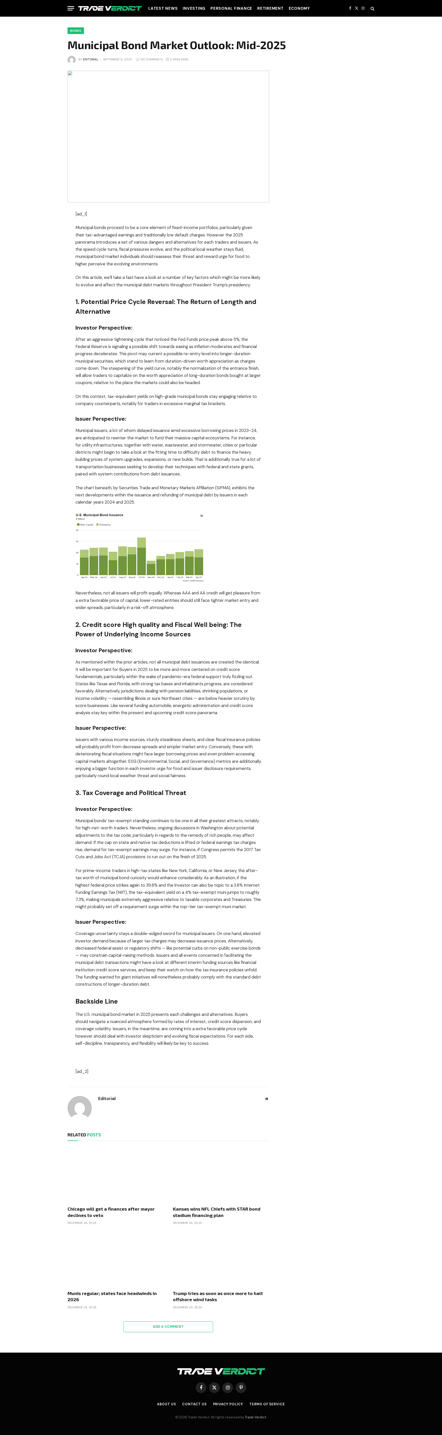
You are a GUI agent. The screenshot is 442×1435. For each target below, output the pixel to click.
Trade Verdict (255, 1417)
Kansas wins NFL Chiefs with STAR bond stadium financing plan (216, 1212)
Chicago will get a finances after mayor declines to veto (111, 1212)
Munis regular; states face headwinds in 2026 (112, 1296)
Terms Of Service (267, 1404)
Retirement (270, 8)
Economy (299, 8)
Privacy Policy (228, 1404)
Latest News (163, 8)
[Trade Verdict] (110, 8)
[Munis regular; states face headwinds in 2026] (116, 1259)
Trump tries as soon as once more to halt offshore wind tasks (218, 1296)
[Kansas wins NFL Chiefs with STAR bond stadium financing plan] (221, 1175)
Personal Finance (231, 8)
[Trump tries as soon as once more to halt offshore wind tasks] (221, 1259)
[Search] (372, 8)
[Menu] (71, 8)
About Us (166, 1404)
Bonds (75, 31)
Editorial (90, 59)
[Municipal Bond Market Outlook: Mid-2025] (168, 136)
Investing (194, 8)
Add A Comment (168, 1326)
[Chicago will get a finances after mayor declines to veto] (116, 1175)
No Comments (152, 59)
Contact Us (194, 1404)
